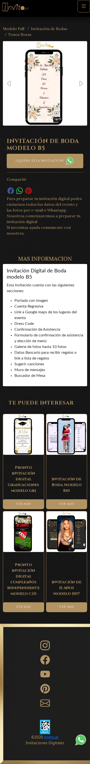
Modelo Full (13, 28)
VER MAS (23, 504)
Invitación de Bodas (49, 28)
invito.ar (51, 737)
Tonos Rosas (19, 34)
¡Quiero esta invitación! (40, 161)
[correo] (45, 705)
